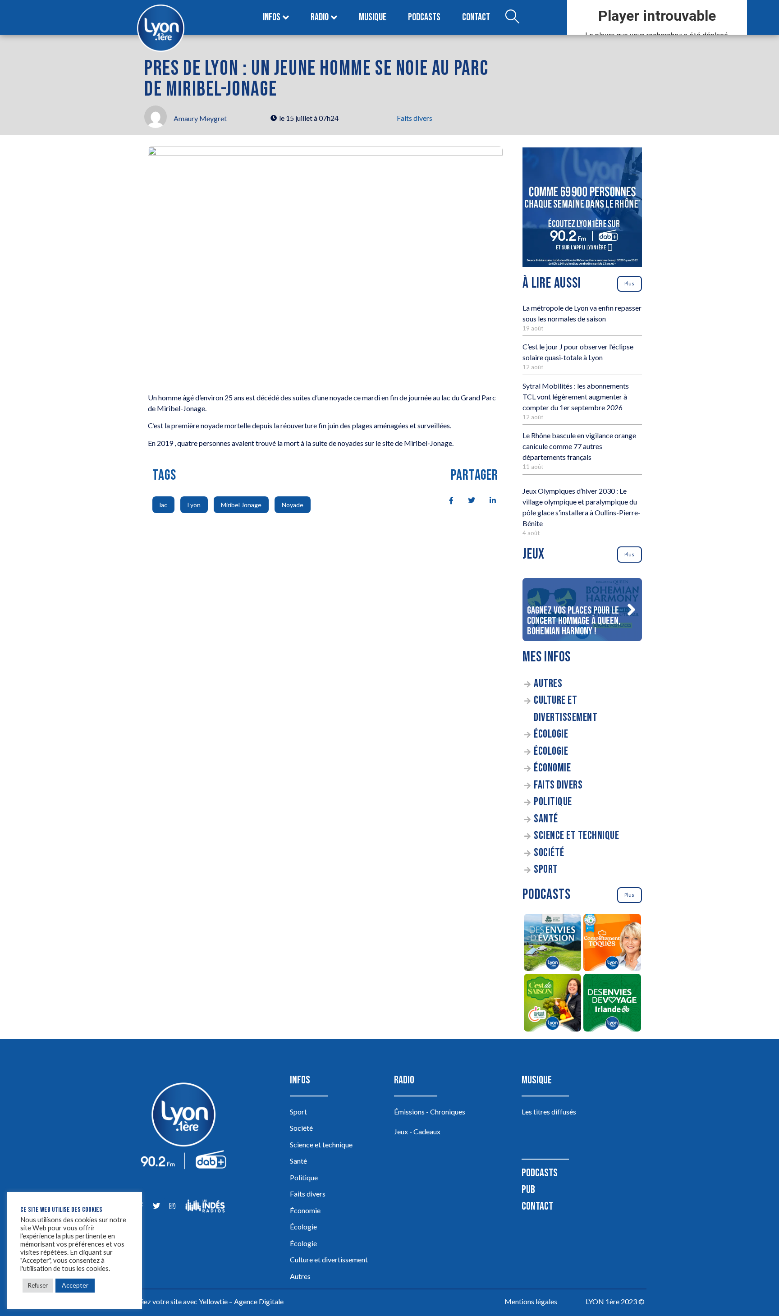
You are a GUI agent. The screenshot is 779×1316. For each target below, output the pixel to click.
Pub (528, 1189)
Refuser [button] (38, 1285)
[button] (631, 609)
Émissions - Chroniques (429, 1111)
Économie (552, 768)
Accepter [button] (75, 1285)
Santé (546, 819)
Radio (320, 17)
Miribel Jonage (241, 505)
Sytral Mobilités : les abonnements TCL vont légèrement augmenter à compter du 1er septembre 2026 (575, 396)
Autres (548, 684)
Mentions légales (530, 1301)
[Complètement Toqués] (612, 944)
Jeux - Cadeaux (417, 1131)
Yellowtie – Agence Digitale (241, 1301)
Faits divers (414, 118)
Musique (372, 17)
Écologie (551, 734)
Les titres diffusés (549, 1111)
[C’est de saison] (552, 1004)
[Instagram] (172, 1206)
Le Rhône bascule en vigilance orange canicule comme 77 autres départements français (579, 446)
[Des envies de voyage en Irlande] (612, 1004)
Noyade (292, 505)
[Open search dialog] (512, 18)
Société (549, 853)
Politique (553, 802)
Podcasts (424, 17)
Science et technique (576, 836)
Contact (476, 17)
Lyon (194, 505)
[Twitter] (156, 1206)
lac (163, 505)
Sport (546, 869)
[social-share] (446, 499)
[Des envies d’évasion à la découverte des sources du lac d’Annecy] (552, 944)
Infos (271, 17)
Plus (629, 283)
